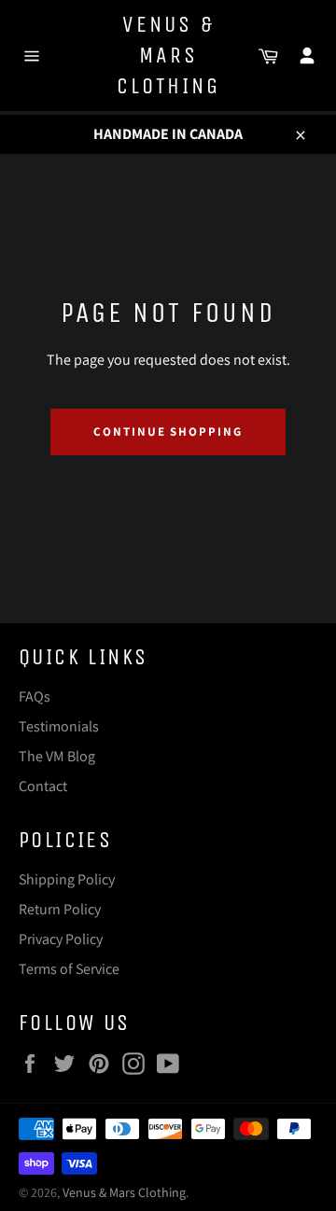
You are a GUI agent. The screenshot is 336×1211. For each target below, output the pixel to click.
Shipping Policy (67, 879)
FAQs (34, 696)
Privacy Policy (61, 939)
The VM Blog (57, 756)
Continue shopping (168, 431)
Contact (43, 786)
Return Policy (60, 909)
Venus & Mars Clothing (168, 55)
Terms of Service (69, 969)
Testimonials (59, 726)
